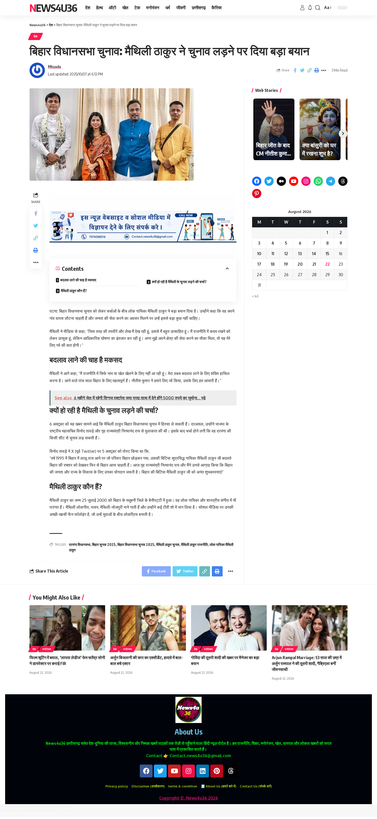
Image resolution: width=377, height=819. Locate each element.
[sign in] (302, 7)
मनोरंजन (47, 649)
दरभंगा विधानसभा (79, 544)
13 (300, 253)
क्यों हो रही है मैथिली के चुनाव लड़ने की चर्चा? (179, 282)
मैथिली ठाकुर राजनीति (194, 544)
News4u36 (53, 8)
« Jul (255, 296)
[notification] (310, 8)
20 (300, 264)
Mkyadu (54, 66)
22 (327, 264)
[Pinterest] (256, 193)
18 (273, 264)
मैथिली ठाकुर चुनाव (167, 544)
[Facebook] (256, 181)
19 (286, 264)
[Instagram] (306, 181)
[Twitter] (269, 181)
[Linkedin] (202, 771)
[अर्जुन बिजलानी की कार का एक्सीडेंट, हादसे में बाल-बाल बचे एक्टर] (148, 628)
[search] (317, 7)
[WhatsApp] (318, 181)
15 (327, 253)
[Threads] (343, 181)
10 (259, 253)
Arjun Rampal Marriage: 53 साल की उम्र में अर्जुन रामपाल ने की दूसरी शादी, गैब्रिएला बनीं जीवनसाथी (307, 663)
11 (273, 253)
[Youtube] (174, 771)
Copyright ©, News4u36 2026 (188, 798)
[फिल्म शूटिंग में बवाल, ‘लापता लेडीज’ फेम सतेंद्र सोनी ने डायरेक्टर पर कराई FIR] (67, 628)
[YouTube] (293, 181)
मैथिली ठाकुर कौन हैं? (74, 290)
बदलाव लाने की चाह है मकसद (78, 280)
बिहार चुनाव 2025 (104, 544)
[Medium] (281, 181)
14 (314, 253)
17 (259, 264)
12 (286, 253)
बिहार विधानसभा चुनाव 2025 (135, 544)
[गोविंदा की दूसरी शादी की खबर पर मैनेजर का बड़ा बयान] (229, 628)
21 (314, 264)
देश (35, 36)
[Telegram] (330, 181)
